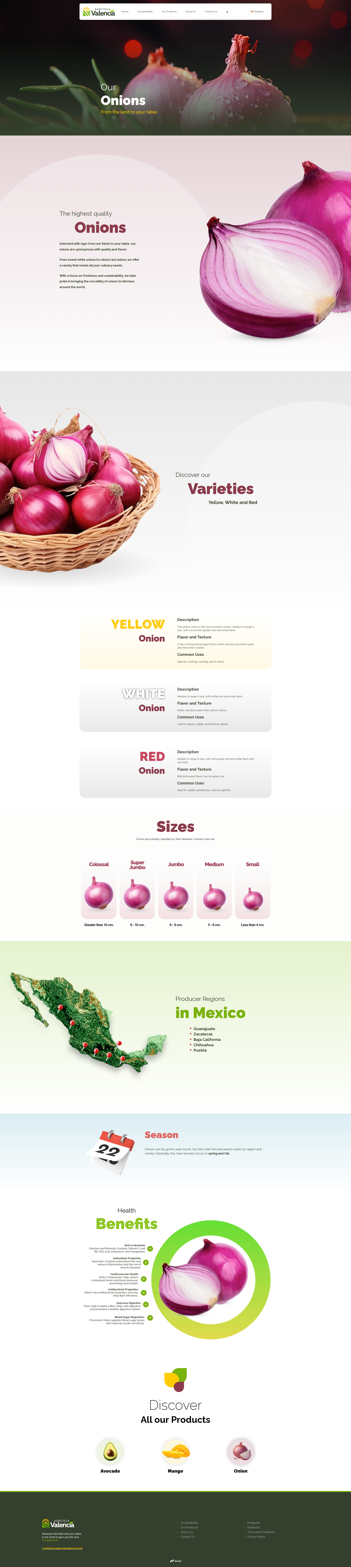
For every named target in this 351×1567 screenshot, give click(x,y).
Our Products (189, 1527)
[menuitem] (257, 11)
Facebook (253, 1527)
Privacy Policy (256, 1536)
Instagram (253, 1522)
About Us (187, 1532)
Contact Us (188, 1536)
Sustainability (189, 1522)
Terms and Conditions (261, 1532)
